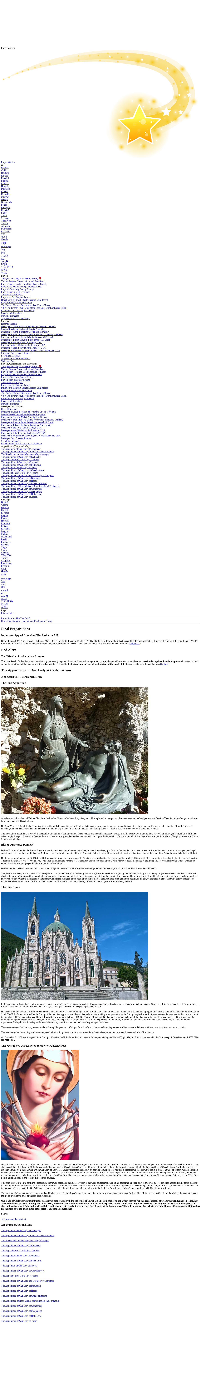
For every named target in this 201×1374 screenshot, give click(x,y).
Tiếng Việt (6, 220)
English (4, 175)
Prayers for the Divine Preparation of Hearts (21, 286)
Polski (4, 205)
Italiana (4, 191)
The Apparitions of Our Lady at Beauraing (21, 478)
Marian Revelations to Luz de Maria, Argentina (23, 329)
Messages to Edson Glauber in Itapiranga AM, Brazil (25, 340)
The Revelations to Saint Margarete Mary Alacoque (25, 454)
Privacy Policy (8, 613)
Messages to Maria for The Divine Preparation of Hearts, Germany (32, 334)
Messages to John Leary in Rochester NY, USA (23, 347)
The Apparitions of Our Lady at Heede (19, 481)
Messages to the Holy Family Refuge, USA (21, 342)
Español (5, 178)
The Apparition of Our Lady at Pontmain (20, 462)
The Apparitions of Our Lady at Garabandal (21, 489)
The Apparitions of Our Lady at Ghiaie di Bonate (24, 483)
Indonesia (5, 189)
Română (5, 210)
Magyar (4, 197)
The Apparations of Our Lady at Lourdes (20, 459)
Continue (164, 664)
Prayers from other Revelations (15, 292)
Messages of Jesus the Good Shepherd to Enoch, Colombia (28, 326)
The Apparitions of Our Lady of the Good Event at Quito (27, 451)
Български (6, 228)
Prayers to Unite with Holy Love (16, 302)
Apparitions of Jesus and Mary (15, 318)
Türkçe (4, 223)
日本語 (4, 270)
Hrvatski (5, 186)
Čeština (4, 170)
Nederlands (6, 202)
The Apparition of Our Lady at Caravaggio (21, 449)
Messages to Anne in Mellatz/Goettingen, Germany (25, 332)
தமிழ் (3, 568)
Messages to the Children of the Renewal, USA (23, 345)
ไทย (3, 249)
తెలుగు (4, 239)
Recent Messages (9, 324)
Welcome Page (8, 361)
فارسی (4, 261)
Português (5, 207)
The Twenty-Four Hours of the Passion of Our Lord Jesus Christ (33, 308)
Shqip (4, 212)
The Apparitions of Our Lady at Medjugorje (21, 491)
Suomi (4, 215)
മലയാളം (6, 246)
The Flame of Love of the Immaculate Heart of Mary (25, 305)
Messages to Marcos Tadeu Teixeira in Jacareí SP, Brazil (27, 337)
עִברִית (4, 264)
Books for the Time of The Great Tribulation (21, 443)
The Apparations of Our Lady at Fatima (19, 473)
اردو (3, 258)
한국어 (4, 273)
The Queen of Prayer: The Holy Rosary (21, 278)
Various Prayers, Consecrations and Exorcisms (22, 281)
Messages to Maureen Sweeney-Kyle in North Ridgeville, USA (30, 350)
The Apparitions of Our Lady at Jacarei (19, 497)
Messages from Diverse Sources (16, 353)
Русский (5, 231)
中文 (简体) (7, 266)
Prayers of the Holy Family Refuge (17, 289)
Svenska (5, 218)
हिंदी (3, 253)
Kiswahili (5, 194)
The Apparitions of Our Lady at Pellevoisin (21, 465)
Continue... (134, 643)
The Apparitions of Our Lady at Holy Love (21, 494)
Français (5, 183)
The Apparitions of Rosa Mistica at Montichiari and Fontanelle (30, 486)
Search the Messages (10, 355)
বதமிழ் (4, 236)
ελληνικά (5, 226)
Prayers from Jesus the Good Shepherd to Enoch (23, 284)
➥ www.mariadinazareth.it (13, 1219)
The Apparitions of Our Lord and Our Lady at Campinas (27, 475)
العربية (4, 255)
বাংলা (3, 234)
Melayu (4, 199)
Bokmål (5, 167)
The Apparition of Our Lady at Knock (19, 467)
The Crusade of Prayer (12, 294)
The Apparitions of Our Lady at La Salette (20, 457)
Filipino (4, 181)
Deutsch (5, 173)
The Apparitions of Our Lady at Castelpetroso (22, 470)
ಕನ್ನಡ (3, 242)
